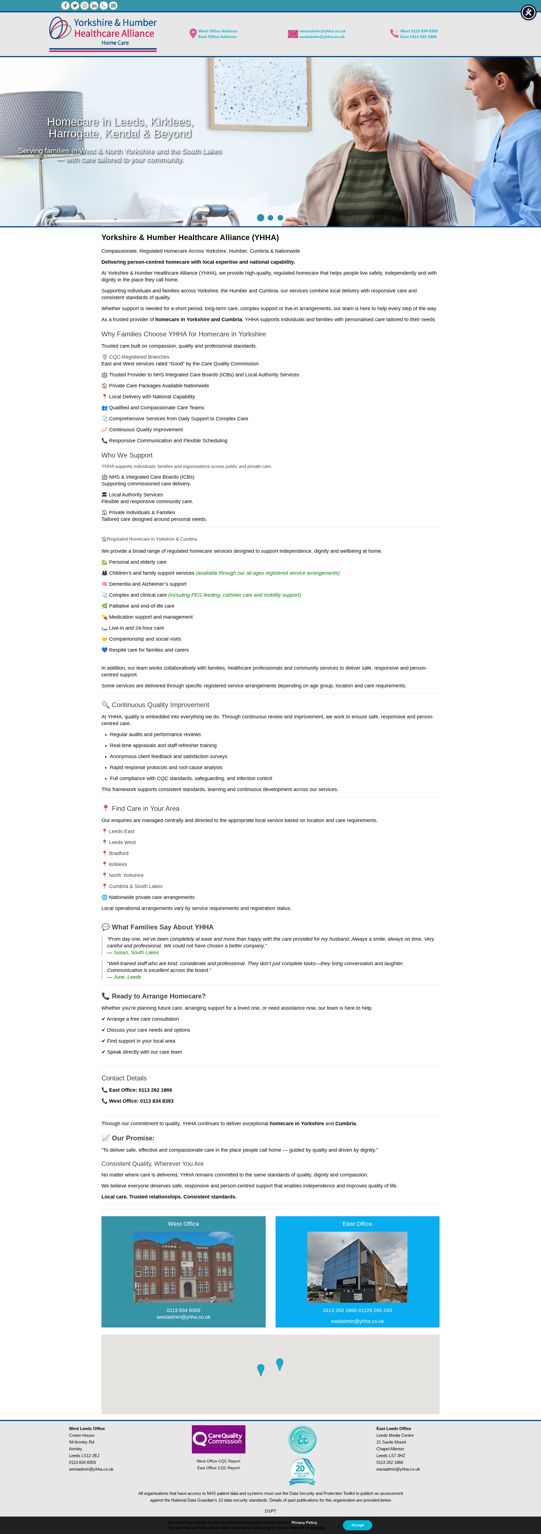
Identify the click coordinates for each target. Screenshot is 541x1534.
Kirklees (118, 864)
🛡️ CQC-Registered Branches (135, 357)
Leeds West (122, 842)
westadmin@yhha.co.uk (323, 31)
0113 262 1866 (340, 1310)
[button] (280, 1365)
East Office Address (217, 36)
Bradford (118, 853)
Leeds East (121, 831)
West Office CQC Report (218, 1461)
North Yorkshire (126, 875)
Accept (357, 1525)
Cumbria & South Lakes (136, 886)
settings (317, 1527)
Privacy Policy (304, 1522)
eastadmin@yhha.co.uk (322, 36)
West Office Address (218, 31)
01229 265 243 (375, 1310)
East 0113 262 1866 (418, 36)
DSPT (270, 1511)
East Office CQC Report (218, 1468)
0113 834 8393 (183, 1310)
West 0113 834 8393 (419, 31)
